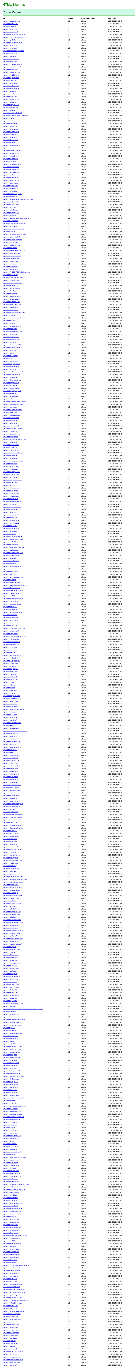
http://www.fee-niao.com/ (11, 795)
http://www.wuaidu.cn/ (10, 750)
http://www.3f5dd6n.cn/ (10, 458)
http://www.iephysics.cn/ (10, 515)
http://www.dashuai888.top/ (11, 1273)
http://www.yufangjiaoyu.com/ (12, 64)
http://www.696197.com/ (10, 334)
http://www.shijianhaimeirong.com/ (14, 223)
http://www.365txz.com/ (10, 1305)
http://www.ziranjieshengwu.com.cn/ (14, 401)
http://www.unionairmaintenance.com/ (15, 879)
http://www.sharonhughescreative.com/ (15, 115)
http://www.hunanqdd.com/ (11, 472)
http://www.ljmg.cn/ (9, 1028)
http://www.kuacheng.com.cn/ (12, 817)
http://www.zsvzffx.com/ (10, 1060)
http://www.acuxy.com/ (10, 1125)
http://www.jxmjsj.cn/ (9, 725)
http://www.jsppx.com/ (10, 1090)
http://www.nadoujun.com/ (11, 148)
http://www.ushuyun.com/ (11, 728)
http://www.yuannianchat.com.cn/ (13, 1351)
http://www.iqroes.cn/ (9, 1127)
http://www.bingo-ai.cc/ (10, 871)
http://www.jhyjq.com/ (9, 1130)
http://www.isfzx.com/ (10, 1030)
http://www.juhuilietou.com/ (11, 434)
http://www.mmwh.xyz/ (10, 960)
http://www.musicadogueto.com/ (13, 882)
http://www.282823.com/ (10, 777)
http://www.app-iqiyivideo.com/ (12, 963)
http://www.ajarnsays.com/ (11, 1052)
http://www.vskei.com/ (10, 841)
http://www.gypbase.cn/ (10, 1179)
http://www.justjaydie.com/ (11, 593)
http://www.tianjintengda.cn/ (11, 1192)
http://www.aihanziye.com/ (11, 1214)
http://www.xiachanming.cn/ (11, 318)
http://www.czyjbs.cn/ (10, 1103)
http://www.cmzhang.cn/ (10, 191)
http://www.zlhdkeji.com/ (10, 431)
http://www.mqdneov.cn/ (10, 285)
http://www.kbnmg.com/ (10, 663)
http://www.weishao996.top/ (11, 933)
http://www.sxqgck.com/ (10, 221)
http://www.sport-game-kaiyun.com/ (14, 1157)
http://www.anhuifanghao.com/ (12, 501)
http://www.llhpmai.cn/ (10, 517)
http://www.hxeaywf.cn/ (10, 1081)
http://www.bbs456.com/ (10, 1195)
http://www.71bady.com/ (10, 955)
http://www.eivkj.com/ (9, 1168)
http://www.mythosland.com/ (12, 304)
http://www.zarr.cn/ (9, 358)
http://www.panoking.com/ (11, 153)
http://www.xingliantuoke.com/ (12, 480)
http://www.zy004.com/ (10, 509)
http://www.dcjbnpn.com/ (11, 941)
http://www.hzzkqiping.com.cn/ (13, 372)
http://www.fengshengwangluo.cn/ (14, 1311)
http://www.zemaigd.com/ (11, 280)
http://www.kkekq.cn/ (9, 231)
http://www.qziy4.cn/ (9, 874)
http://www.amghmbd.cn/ (11, 105)
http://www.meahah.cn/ (10, 1206)
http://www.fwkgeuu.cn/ (10, 733)
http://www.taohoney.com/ (11, 183)
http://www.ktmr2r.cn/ (9, 666)
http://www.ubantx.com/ (10, 701)
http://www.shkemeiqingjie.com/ (13, 553)
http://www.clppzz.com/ (10, 571)
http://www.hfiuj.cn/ (9, 574)
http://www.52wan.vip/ (10, 563)
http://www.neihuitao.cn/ (10, 210)
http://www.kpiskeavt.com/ (11, 793)
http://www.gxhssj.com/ (10, 69)
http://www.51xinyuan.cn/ (11, 995)
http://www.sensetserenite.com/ (13, 453)
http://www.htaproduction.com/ (12, 604)
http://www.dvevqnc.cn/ (10, 1233)
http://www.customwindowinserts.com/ (15, 1300)
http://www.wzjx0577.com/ (11, 755)
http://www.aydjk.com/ (10, 61)
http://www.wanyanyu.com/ (11, 364)
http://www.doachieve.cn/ (11, 180)
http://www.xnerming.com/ (11, 1165)
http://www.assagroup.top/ (11, 299)
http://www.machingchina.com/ (13, 1208)
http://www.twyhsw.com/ (10, 679)
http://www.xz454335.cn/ (11, 760)
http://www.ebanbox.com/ (11, 132)
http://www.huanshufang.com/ (12, 1033)
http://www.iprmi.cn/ (9, 682)
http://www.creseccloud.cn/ (11, 388)
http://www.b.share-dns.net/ (12, 296)
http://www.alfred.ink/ (9, 752)
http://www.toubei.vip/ (9, 558)
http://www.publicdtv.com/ (11, 1095)
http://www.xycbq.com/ (10, 782)
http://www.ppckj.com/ (10, 412)
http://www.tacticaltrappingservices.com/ (16, 1184)
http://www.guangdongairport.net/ (13, 547)
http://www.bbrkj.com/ (10, 420)
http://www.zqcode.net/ (10, 266)
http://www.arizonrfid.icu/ (11, 466)
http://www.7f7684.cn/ (10, 822)
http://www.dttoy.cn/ (9, 1141)
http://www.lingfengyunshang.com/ (14, 312)
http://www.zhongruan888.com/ (13, 277)
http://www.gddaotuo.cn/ (10, 423)
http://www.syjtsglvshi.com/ (11, 172)
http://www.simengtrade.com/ (12, 944)
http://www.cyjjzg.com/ (10, 342)
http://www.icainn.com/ (10, 674)
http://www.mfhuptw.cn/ (10, 1084)
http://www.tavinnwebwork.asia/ (13, 1017)
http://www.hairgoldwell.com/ (12, 1049)
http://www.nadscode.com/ (11, 1362)
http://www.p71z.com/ (10, 137)
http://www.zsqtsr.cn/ (9, 315)
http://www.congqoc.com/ (11, 493)
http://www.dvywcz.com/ (11, 169)
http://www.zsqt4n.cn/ (10, 1279)
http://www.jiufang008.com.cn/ (12, 1303)
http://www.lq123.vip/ (9, 121)
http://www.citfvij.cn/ (9, 652)
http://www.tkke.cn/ (9, 687)
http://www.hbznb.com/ (10, 717)
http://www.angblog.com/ (11, 78)
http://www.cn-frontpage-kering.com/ (14, 636)
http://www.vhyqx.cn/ (9, 693)
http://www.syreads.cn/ (10, 1316)
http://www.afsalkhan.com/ (11, 21)
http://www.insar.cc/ (9, 118)
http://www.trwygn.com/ (10, 992)
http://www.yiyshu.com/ (10, 1038)
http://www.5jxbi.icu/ (9, 1006)
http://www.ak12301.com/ (11, 1219)
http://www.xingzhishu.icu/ (11, 258)
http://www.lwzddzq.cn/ (10, 107)
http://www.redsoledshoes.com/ (13, 1359)
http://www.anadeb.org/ (10, 893)
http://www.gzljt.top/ (9, 320)
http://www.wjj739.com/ (10, 385)
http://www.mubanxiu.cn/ (11, 426)
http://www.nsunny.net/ (10, 1144)
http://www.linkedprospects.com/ (13, 1076)
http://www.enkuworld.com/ (11, 642)
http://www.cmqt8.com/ (10, 633)
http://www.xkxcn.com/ (10, 1198)
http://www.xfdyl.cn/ (9, 353)
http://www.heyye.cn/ (9, 1154)
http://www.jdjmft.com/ (10, 647)
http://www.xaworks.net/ (10, 310)
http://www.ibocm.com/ (10, 248)
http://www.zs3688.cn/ (10, 1200)
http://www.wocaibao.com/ (11, 1268)
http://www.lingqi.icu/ (9, 369)
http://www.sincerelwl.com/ (11, 790)
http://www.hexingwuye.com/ (12, 806)
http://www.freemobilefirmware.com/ (14, 234)
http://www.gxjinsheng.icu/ (11, 237)
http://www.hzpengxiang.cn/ (12, 391)
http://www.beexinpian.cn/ (11, 779)
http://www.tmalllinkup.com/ (11, 175)
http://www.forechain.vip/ (11, 204)
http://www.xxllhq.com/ (10, 852)
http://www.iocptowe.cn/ (10, 768)
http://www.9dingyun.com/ (11, 99)
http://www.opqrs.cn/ (9, 264)
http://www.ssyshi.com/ (10, 620)
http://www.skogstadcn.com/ (12, 785)
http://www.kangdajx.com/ (11, 167)
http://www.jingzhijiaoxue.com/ (12, 860)
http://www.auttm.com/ (10, 982)
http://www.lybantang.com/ (11, 868)
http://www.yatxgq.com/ (10, 242)
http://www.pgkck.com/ (10, 766)
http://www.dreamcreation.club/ (13, 828)
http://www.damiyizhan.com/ (12, 380)
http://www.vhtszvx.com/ (11, 1171)
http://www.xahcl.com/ (10, 96)
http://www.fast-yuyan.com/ (11, 1173)
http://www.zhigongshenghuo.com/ (14, 488)
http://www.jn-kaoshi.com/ (11, 496)
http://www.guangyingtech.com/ (13, 922)
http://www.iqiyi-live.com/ (11, 450)
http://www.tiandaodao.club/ (11, 345)
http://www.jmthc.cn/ (9, 80)
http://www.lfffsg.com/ (10, 1349)
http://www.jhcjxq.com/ (10, 974)
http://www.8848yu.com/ (10, 490)
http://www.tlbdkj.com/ (10, 526)
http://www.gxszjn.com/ (10, 185)
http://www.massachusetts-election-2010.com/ (18, 199)
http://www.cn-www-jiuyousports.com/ (15, 1235)
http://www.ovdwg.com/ (10, 771)
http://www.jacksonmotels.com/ (13, 876)
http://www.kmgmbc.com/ (11, 474)
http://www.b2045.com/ (10, 477)
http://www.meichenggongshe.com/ (14, 1292)
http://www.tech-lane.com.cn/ (12, 825)
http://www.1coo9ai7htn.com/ (12, 698)
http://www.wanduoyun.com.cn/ (13, 461)
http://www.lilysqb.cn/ (9, 580)
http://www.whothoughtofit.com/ (13, 404)
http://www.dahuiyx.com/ (11, 1063)
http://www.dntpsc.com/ (10, 1327)
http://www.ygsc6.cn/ (9, 1100)
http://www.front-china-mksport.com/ (14, 1098)
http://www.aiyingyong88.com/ (12, 612)
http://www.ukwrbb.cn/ (10, 615)
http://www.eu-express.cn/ (11, 623)
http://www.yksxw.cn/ (9, 1262)
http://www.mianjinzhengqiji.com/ (13, 51)
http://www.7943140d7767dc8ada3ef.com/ (16, 272)
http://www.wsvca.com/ (10, 650)
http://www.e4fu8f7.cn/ (10, 625)
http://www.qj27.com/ (9, 207)
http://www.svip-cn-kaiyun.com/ (13, 428)
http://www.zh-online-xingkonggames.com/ (16, 1265)
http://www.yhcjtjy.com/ (10, 469)
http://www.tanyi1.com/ (10, 1354)
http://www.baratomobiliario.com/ (13, 229)
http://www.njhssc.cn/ (10, 1365)
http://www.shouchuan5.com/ (12, 409)
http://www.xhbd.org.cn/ (10, 928)
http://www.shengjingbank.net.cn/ (13, 709)
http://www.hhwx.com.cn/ (11, 787)
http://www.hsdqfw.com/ (10, 159)
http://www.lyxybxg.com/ (11, 1146)
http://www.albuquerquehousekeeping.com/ (17, 218)
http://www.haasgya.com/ (11, 987)
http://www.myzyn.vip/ (10, 965)
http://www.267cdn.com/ (10, 1092)
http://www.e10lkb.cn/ (10, 393)
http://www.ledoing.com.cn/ (11, 1270)
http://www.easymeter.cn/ (11, 366)
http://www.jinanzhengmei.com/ (13, 938)
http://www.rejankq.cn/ (10, 1149)
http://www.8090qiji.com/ (10, 45)
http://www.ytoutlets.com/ (11, 984)
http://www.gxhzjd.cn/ (10, 215)
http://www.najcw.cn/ (9, 744)
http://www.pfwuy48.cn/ (10, 979)
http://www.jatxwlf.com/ (10, 123)
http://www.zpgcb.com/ (10, 1343)
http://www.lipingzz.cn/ (10, 126)
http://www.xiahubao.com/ (11, 561)
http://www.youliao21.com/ (11, 658)
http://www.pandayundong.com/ (13, 804)
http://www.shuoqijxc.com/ (11, 820)
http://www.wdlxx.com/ (10, 685)
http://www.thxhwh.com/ (10, 140)
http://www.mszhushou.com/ (12, 747)
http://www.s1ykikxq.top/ (11, 925)
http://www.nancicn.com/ (11, 418)
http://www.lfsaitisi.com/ (10, 884)
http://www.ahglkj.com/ (10, 91)
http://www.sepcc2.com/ (10, 53)
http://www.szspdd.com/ (10, 1065)
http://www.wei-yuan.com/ (11, 644)
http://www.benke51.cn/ (10, 188)
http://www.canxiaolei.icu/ (11, 1252)
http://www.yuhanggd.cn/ (11, 212)
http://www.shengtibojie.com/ (12, 164)
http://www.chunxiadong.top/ (12, 1211)
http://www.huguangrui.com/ (12, 326)
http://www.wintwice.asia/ (11, 523)
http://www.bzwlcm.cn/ (10, 839)
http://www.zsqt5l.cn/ (9, 901)
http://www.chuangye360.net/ (12, 113)
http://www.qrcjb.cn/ (9, 1341)
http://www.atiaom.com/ (10, 1160)
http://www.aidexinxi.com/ (11, 909)
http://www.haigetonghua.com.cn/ (13, 930)
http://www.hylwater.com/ (11, 968)
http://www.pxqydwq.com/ (11, 1332)
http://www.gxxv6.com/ (10, 32)
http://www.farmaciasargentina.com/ (14, 439)
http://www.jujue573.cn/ (10, 758)
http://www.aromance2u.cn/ (11, 1152)
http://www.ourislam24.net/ (11, 288)
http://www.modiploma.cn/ (11, 177)
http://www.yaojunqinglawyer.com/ (14, 1019)
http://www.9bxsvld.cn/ (10, 1260)
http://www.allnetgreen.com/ (12, 67)
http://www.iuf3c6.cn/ (9, 917)
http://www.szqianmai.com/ (11, 72)
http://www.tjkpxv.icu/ (9, 1346)
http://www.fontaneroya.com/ (12, 976)
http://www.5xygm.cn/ (10, 29)
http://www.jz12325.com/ (11, 833)
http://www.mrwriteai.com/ (11, 1014)
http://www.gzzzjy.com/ (10, 544)
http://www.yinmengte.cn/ (11, 639)
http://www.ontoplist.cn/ (10, 48)
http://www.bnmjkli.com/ (10, 1036)
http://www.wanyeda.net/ (11, 307)
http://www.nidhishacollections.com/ (14, 585)
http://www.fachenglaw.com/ (12, 256)
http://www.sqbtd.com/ (10, 442)
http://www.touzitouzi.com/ (11, 374)
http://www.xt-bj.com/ (9, 534)
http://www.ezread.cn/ (10, 1216)
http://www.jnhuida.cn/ (10, 607)
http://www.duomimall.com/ (11, 582)
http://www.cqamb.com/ (10, 261)
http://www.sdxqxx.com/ (10, 447)
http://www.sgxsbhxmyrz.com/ (13, 536)
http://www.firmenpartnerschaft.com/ (14, 34)
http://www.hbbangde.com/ (11, 253)
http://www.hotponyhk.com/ (11, 1249)
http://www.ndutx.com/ (10, 671)
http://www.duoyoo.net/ (10, 736)
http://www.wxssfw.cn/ (10, 1338)
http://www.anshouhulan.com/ (12, 1227)
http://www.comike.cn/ (10, 569)
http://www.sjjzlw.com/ (10, 690)
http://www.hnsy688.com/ (11, 1257)
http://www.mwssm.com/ (11, 631)
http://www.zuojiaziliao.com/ (11, 347)
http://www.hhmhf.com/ (10, 847)
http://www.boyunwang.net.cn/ (12, 1319)
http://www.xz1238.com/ (10, 596)
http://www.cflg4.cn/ (9, 1041)
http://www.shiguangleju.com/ (12, 849)
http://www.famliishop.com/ (11, 914)
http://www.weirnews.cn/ (10, 1276)
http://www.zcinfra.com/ (10, 1322)
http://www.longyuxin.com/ (11, 696)
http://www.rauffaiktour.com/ (12, 723)
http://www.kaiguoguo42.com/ (12, 1284)
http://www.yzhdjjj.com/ (10, 455)
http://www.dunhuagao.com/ (12, 1243)
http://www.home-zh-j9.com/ (12, 741)
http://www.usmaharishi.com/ (12, 920)
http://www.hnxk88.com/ (10, 436)
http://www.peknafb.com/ (11, 156)
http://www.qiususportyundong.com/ (14, 1106)
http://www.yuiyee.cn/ (10, 161)
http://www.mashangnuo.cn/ (12, 1135)
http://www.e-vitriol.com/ (10, 609)
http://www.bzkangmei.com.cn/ (13, 1203)
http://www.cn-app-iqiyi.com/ (12, 1025)
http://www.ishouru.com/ (10, 407)
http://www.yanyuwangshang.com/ (14, 628)
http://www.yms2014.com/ (11, 1287)
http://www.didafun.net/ (10, 1246)
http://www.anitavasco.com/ (12, 655)
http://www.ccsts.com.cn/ (11, 86)
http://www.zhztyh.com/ (10, 24)
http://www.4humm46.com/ (11, 949)
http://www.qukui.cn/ (9, 102)
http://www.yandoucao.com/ (12, 1357)
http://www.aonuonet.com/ (11, 88)
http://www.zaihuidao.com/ (11, 1238)
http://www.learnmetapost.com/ (13, 590)
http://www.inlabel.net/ (10, 1122)
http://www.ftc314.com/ (10, 356)
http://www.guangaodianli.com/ (12, 283)
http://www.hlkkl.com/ (9, 739)
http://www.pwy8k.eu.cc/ (11, 1087)
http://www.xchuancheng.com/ (12, 239)
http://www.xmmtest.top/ (10, 129)
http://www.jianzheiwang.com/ (12, 194)
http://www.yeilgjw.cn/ (9, 947)
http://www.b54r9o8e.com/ (11, 145)
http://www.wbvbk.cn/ (10, 720)
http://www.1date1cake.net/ (11, 660)
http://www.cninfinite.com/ (11, 774)
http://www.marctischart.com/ (12, 855)
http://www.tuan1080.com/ (11, 520)
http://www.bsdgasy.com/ (11, 59)
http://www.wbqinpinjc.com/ (11, 339)
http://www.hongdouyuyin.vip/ (12, 895)
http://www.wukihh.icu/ (10, 1133)
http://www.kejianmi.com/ (11, 555)
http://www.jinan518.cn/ (10, 361)
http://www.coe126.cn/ (10, 1241)
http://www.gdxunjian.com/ (11, 801)
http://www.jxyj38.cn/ (9, 504)
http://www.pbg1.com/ (10, 714)
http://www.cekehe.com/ (10, 844)
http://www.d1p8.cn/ (9, 142)
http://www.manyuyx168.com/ (12, 1046)
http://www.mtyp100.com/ (11, 383)
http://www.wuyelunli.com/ (11, 1138)
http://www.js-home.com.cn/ (12, 1176)
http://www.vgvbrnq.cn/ (10, 1187)
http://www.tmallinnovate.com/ (12, 1297)
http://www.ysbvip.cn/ (10, 134)
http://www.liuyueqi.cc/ (10, 1001)
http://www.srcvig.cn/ (9, 323)
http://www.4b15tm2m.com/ (11, 1079)
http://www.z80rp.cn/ (9, 26)
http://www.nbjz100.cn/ (10, 1044)
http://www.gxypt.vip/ (9, 512)
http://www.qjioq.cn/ (9, 485)
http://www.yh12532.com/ (11, 75)
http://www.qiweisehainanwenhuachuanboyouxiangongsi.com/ (23, 1009)
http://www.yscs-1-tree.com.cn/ (13, 37)
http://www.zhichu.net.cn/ (11, 445)
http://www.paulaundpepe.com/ (13, 598)
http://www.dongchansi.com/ (12, 911)
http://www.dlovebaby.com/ (11, 291)
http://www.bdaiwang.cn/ (10, 617)
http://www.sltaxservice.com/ (12, 903)
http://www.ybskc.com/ (10, 293)
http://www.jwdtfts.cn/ (9, 1068)
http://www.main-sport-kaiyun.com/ (14, 1289)
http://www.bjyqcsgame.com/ (12, 507)
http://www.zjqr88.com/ (10, 812)
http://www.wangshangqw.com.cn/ (14, 250)
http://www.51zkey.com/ (10, 706)
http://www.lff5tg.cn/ (9, 399)
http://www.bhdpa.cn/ (9, 110)
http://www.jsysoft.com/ (10, 269)
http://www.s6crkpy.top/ (10, 1330)
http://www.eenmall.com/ (10, 1162)
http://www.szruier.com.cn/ (11, 890)
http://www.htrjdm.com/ (10, 202)
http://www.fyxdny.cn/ (10, 936)
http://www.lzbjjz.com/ (10, 329)
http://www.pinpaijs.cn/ (10, 798)
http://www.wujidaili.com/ (10, 196)
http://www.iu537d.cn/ (10, 677)
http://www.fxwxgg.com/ (10, 857)
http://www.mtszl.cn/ (9, 350)
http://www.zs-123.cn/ (10, 831)
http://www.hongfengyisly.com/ (12, 1022)
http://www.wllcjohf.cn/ (10, 957)
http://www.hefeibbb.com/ (11, 1324)
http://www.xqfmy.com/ (10, 1055)
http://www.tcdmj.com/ (10, 482)
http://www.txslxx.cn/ (9, 712)
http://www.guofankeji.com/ (11, 40)
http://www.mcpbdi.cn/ (10, 531)
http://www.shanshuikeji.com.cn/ (13, 1117)
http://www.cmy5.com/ (10, 226)
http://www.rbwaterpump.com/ (12, 42)
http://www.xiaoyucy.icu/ (10, 669)
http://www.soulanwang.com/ (12, 150)
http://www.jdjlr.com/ (9, 952)
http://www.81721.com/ (10, 1108)
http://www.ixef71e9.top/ (10, 863)
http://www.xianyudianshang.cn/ (13, 1114)
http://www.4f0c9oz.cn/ (10, 275)
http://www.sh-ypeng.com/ (11, 1230)
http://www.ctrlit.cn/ (9, 809)
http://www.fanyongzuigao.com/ (13, 577)
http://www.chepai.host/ (10, 1335)
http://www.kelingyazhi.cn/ (11, 1071)
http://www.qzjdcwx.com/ (11, 337)
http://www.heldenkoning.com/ (12, 331)
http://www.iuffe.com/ (9, 1011)
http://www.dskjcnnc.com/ (11, 836)
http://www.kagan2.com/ (10, 763)
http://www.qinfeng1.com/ (11, 1222)
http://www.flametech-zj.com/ (12, 1111)
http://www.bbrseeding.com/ (12, 566)
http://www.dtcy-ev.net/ (10, 906)
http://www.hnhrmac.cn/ (10, 1181)
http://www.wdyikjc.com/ (10, 1308)
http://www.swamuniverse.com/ (13, 1003)
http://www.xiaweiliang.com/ (11, 1314)
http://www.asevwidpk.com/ (11, 1119)
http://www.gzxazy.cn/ (10, 998)
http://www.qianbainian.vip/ (11, 1254)
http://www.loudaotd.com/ (11, 898)
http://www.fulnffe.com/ (10, 971)
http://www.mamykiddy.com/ (12, 1057)
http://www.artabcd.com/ (10, 550)
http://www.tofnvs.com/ (10, 377)
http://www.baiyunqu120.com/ (12, 887)
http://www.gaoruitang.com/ (11, 1295)
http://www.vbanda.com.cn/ (11, 528)
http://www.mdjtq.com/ (10, 1281)
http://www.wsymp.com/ (10, 499)
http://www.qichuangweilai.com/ (13, 539)
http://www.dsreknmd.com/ (11, 588)
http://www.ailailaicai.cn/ (10, 396)
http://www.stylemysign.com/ (12, 415)
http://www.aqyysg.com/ (10, 83)
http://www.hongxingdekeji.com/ (13, 814)
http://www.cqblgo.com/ (10, 1225)
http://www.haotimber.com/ (11, 302)
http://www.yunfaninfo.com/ (11, 542)
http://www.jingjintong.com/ (11, 245)
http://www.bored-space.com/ (12, 94)
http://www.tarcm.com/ (10, 704)
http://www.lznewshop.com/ (11, 1073)
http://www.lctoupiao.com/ (11, 601)
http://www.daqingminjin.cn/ (11, 990)
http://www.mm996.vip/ (10, 866)
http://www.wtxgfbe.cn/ (10, 56)
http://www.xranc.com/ (10, 463)
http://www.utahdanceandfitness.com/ (15, 731)
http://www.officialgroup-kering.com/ (14, 1189)
